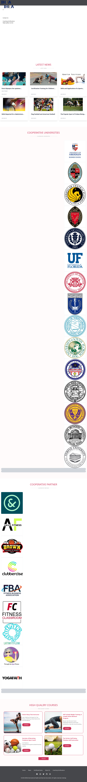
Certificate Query (38, 770)
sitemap (64, 778)
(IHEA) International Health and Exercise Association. (38, 778)
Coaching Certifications (59, 770)
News (29, 770)
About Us (47, 770)
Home (23, 770)
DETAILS (26, 725)
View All (43, 758)
